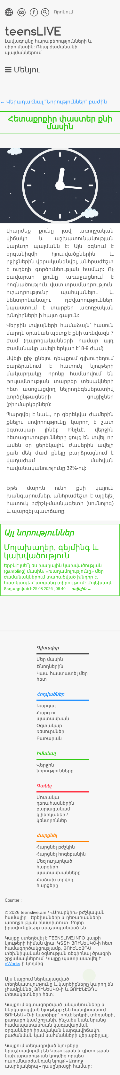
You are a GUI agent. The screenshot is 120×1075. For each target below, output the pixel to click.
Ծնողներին (49, 666)
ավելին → (81, 589)
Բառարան (49, 738)
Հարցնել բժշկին (55, 846)
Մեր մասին (49, 659)
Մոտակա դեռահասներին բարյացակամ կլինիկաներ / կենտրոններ (55, 809)
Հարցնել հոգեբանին (61, 854)
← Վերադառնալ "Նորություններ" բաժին (53, 101)
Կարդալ (46, 705)
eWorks (12, 963)
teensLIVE (33, 31)
